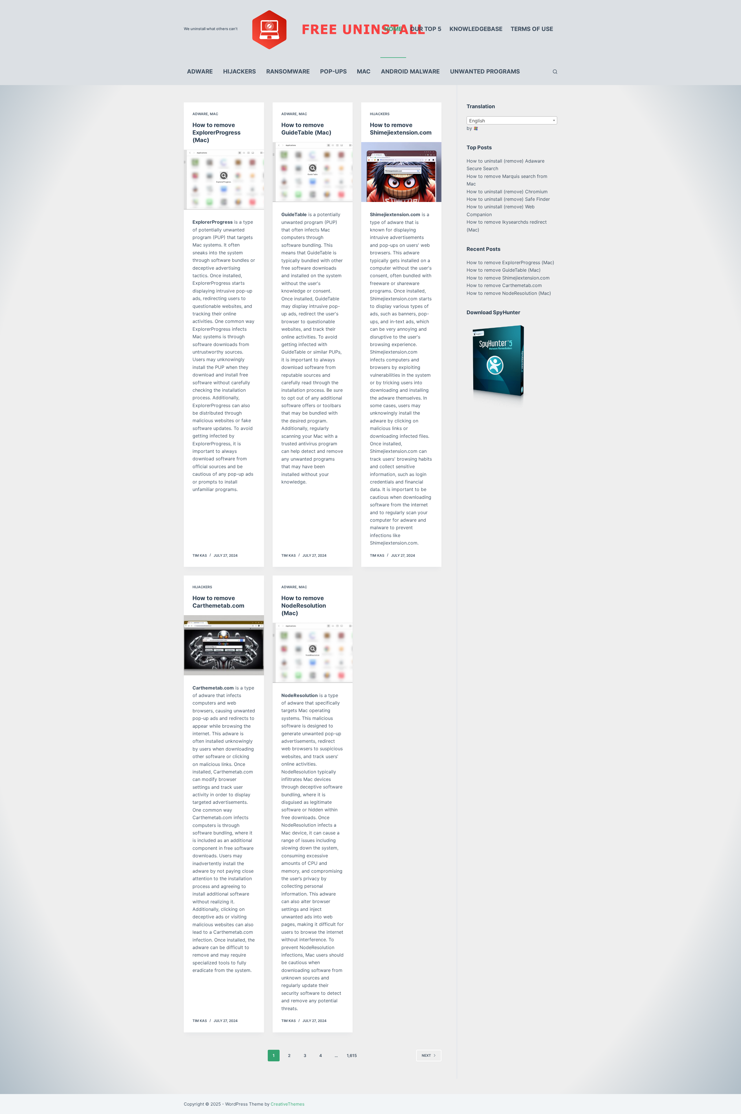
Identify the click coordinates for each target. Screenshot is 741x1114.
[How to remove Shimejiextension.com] (401, 172)
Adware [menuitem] (200, 71)
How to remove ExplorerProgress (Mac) (216, 133)
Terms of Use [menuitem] (532, 28)
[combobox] (512, 120)
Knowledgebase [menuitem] (476, 28)
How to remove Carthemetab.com (504, 285)
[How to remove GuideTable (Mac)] (313, 172)
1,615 (352, 1055)
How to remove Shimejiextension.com (508, 278)
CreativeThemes (288, 1104)
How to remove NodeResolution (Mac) (303, 606)
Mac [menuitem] (363, 71)
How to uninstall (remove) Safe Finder (508, 199)
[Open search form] (555, 71)
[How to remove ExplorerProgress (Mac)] (224, 180)
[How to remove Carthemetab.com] (224, 645)
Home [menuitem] (393, 28)
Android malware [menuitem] (410, 71)
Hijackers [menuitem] (239, 71)
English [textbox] (477, 121)
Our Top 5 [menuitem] (425, 28)
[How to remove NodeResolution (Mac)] (313, 653)
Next (426, 1055)
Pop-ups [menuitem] (333, 71)
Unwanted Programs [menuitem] (485, 71)
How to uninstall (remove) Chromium (507, 191)
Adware (200, 114)
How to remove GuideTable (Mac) (504, 270)
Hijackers (380, 114)
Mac (214, 114)
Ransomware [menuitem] (288, 71)
